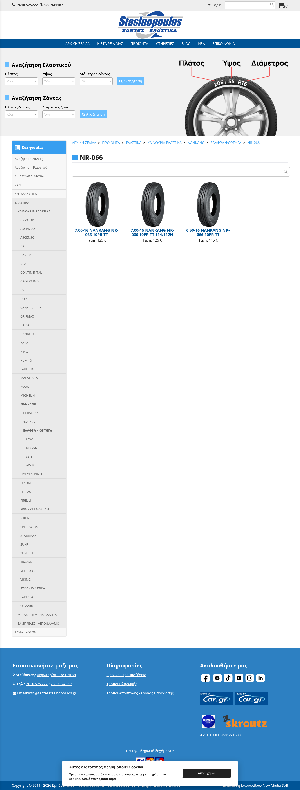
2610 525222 (27, 5)
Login (216, 4)
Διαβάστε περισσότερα (99, 779)
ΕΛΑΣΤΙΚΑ (133, 142)
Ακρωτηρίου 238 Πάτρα (56, 674)
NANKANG (196, 142)
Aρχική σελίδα (84, 142)
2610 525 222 (37, 684)
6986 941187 (52, 5)
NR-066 (253, 142)
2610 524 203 (61, 684)
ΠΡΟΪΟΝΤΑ (111, 142)
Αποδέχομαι (206, 773)
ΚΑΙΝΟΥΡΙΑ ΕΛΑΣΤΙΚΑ (164, 142)
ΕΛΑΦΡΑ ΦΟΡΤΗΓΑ (226, 142)
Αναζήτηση (132, 81)
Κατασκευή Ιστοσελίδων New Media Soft (255, 785)
